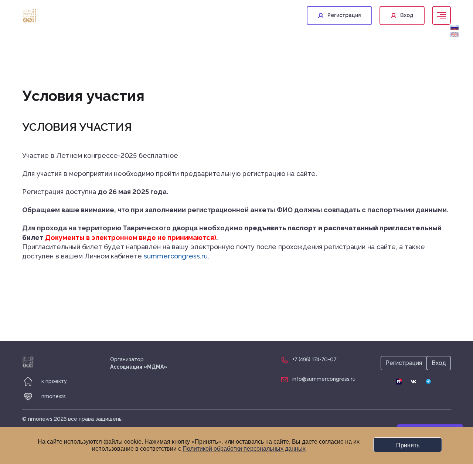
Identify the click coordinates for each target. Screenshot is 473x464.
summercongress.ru (176, 256)
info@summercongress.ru (323, 379)
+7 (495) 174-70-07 (314, 359)
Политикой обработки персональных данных (244, 448)
